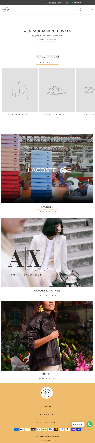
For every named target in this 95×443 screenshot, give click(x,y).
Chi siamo (46, 407)
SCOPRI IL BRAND (47, 295)
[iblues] (47, 336)
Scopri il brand (47, 379)
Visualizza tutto (47, 62)
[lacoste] (47, 168)
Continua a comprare (47, 39)
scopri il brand (47, 212)
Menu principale (46, 423)
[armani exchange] (47, 252)
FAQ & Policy (46, 415)
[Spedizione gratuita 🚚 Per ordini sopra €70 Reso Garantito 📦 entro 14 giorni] (47, 2)
